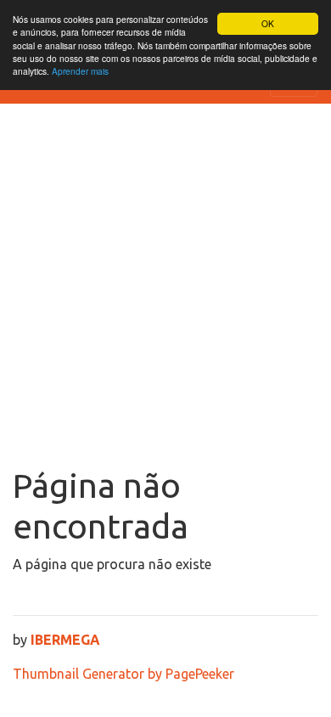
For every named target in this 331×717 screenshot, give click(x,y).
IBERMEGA (65, 639)
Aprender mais (80, 71)
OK (267, 23)
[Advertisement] (165, 291)
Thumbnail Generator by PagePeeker (123, 673)
